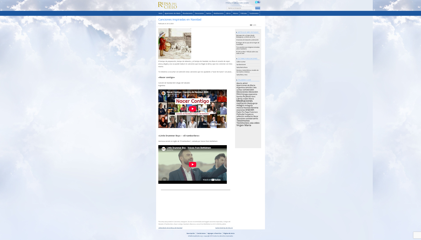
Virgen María (243, 125)
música (239, 107)
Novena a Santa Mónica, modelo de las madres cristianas (247, 71)
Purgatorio (249, 114)
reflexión (240, 116)
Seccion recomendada (195, 222)
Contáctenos (201, 233)
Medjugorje (252, 103)
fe (244, 96)
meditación (241, 103)
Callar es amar (240, 62)
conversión (248, 89)
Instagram (184, 222)
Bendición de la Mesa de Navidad (171, 228)
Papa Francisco (251, 112)
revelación (248, 116)
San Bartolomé (241, 64)
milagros (249, 105)
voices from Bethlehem (203, 224)
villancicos (192, 224)
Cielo (254, 87)
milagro (240, 105)
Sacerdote (240, 118)
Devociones (199, 13)
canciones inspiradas (216, 222)
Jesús (248, 96)
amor (245, 83)
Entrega (244, 94)
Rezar (255, 116)
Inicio (160, 13)
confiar (239, 89)
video (257, 122)
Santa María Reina (241, 67)
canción (248, 87)
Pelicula (240, 114)
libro (253, 96)
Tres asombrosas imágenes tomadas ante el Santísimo (248, 48)
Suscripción (191, 233)
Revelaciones (188, 13)
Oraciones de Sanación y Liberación (247, 40)
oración (249, 109)
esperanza (252, 94)
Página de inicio (229, 233)
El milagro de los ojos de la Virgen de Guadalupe (247, 43)
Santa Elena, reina (241, 75)
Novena (254, 107)
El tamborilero (168, 224)
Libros (228, 13)
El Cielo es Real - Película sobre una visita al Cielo (247, 52)
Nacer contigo (178, 224)
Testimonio (243, 120)
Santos (208, 13)
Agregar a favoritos (214, 233)
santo (255, 118)
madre (245, 98)
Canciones (177, 222)
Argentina (240, 87)
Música (235, 13)
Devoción (253, 91)
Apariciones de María (172, 13)
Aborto (239, 83)
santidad (248, 118)
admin (224, 224)
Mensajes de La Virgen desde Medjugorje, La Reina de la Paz (245, 36)
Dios (238, 94)
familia (239, 96)
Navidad (186, 224)
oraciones (240, 109)
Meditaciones (219, 13)
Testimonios (254, 13)
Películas (243, 13)
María (251, 98)
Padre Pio (240, 112)
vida (252, 122)
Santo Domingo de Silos (223, 228)
